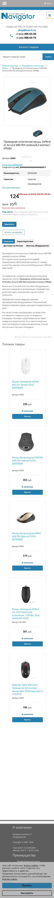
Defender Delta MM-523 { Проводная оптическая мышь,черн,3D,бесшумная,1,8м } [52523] (27, 689)
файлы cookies (31, 865)
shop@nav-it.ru (27, 30)
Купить (27, 416)
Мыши (5, 68)
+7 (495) (26, 37)
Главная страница (10, 65)
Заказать (9, 224)
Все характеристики (11, 187)
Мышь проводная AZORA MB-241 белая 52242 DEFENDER (25, 384)
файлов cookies (9, 879)
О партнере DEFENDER (12, 164)
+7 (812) (26, 34)
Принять (27, 885)
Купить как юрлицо (13, 232)
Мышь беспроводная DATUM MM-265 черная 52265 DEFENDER (27, 460)
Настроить (27, 893)
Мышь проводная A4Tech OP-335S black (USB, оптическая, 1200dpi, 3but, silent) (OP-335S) (26, 614)
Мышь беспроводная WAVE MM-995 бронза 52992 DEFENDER (26, 536)
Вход (49, 3)
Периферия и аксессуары (33, 65)
